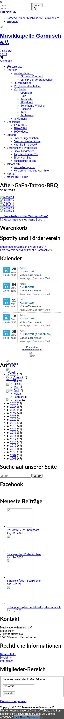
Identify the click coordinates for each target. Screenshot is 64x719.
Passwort (8, 686)
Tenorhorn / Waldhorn (33, 105)
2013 (13, 442)
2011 (13, 448)
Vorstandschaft (23, 73)
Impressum (6, 660)
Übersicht (26, 92)
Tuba (23, 112)
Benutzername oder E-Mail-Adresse (24, 679)
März (17, 393)
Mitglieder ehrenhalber (27, 86)
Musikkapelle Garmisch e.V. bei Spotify (23, 246)
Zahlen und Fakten (25, 160)
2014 (13, 439)
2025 (13, 403)
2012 (13, 445)
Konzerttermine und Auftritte (31, 170)
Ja (16, 717)
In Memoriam (21, 118)
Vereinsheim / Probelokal (22, 147)
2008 (13, 458)
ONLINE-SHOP (19, 177)
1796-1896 (20, 125)
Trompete (26, 99)
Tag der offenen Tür (26, 154)
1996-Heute (21, 131)
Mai (16, 387)
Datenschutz (8, 654)
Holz (23, 96)
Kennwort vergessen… (13, 701)
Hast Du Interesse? (25, 144)
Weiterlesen (33, 717)
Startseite (16, 66)
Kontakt (12, 173)
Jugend (11, 134)
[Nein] (41, 717)
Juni (16, 384)
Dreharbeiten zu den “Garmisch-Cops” (24, 216)
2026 (13, 374)
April (16, 390)
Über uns (12, 70)
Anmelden (6, 60)
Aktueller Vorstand (31, 76)
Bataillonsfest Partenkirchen (24, 580)
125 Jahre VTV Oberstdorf (23, 530)
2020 (13, 419)
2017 (13, 429)
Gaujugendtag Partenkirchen (24, 554)
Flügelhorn (26, 102)
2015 (13, 435)
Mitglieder (20, 89)
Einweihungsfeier (24, 151)
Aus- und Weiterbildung (27, 141)
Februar (18, 397)
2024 (13, 406)
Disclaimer (6, 657)
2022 (13, 413)
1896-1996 (20, 128)
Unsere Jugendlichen (26, 138)
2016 (13, 432)
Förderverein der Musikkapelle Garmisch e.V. (33, 18)
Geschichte (13, 122)
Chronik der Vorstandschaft (36, 79)
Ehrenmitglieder (23, 83)
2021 (13, 416)
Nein (22, 717)
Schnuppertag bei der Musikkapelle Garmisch (34, 607)
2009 (13, 455)
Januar (18, 400)
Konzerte (15, 164)
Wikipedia (12, 21)
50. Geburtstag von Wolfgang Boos (22, 219)
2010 (13, 452)
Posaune (25, 109)
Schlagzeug (27, 115)
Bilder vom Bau (22, 157)
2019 (13, 422)
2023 (13, 410)
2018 (13, 426)
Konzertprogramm (24, 167)
